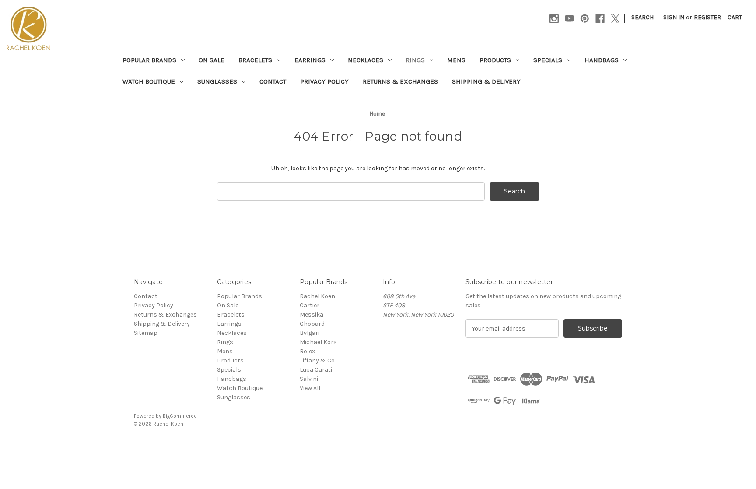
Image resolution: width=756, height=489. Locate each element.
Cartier (309, 305)
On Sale (211, 60)
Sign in (673, 17)
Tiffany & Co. (318, 360)
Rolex (307, 351)
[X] (615, 18)
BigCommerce (180, 416)
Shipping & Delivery (486, 81)
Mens (456, 60)
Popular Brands (149, 60)
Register (707, 17)
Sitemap (146, 333)
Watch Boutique (148, 81)
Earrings (310, 60)
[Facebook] (600, 18)
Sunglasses (217, 81)
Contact (272, 81)
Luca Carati (316, 369)
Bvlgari (309, 333)
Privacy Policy (324, 81)
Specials (547, 60)
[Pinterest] (584, 18)
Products (495, 60)
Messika (311, 314)
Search (642, 17)
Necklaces (365, 60)
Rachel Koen (317, 296)
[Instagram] (554, 18)
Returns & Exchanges (400, 81)
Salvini (309, 379)
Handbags (601, 60)
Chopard (312, 323)
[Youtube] (569, 18)
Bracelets (255, 60)
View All (310, 388)
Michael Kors (318, 342)
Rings (415, 60)
